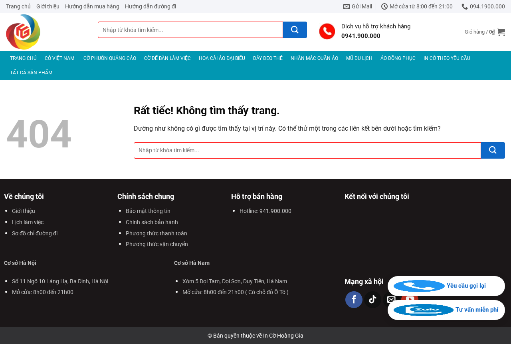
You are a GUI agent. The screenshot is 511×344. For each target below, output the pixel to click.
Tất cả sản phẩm (31, 73)
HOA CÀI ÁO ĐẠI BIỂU (222, 58)
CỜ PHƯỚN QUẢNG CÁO (109, 58)
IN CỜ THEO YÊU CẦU (447, 58)
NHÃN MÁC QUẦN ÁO (314, 58)
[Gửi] (295, 30)
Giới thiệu (47, 6)
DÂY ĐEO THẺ (268, 58)
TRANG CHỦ (23, 58)
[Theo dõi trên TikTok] (372, 299)
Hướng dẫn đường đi (150, 6)
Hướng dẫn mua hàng (92, 6)
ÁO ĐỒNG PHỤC (398, 58)
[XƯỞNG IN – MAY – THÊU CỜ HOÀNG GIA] (46, 32)
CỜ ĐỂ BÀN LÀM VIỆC (167, 58)
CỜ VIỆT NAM (59, 58)
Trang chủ (18, 6)
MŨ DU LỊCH (359, 58)
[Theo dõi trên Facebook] (353, 299)
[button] (485, 32)
